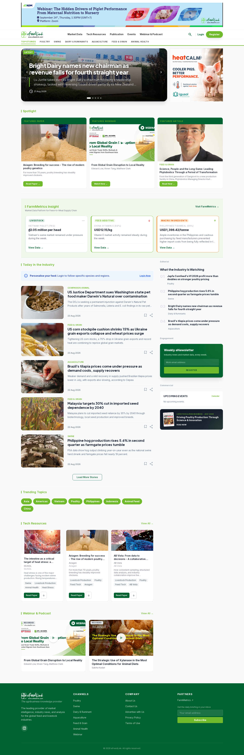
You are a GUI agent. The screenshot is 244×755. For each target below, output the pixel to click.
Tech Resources (96, 34)
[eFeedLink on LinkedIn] (24, 728)
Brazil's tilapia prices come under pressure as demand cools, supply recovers (105, 368)
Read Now (181, 425)
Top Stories (28, 41)
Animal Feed (132, 501)
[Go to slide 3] (95, 98)
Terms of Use (132, 723)
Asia (26, 501)
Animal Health (140, 41)
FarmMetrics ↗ (185, 700)
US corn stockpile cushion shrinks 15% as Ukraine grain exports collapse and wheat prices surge (107, 331)
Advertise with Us (134, 711)
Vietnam (59, 501)
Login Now (145, 275)
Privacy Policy (133, 717)
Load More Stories (87, 477)
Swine (57, 41)
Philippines (93, 501)
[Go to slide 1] (87, 98)
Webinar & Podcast (151, 34)
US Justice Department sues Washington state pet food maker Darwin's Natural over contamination (109, 294)
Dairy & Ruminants (76, 41)
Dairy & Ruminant (82, 711)
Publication (116, 34)
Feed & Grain (119, 41)
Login (201, 34)
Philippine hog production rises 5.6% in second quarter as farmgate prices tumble (106, 442)
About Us (130, 700)
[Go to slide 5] (100, 98)
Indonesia (112, 501)
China (27, 508)
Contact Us (131, 706)
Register (214, 34)
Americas (42, 501)
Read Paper (32, 595)
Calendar (215, 396)
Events (131, 34)
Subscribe (200, 720)
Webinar (77, 734)
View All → (147, 523)
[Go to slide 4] (98, 98)
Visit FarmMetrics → (207, 206)
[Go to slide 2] (91, 98)
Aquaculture (100, 41)
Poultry (45, 41)
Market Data (75, 34)
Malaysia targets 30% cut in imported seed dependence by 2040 (103, 405)
